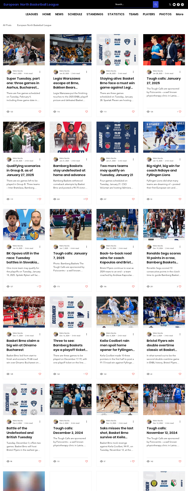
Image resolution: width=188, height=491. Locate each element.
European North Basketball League (31, 4)
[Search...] (155, 4)
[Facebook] (178, 4)
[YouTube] (174, 4)
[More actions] (41, 72)
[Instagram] (182, 4)
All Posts (7, 25)
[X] (170, 4)
